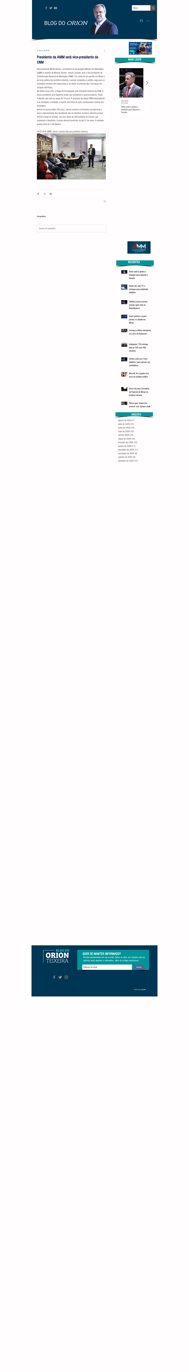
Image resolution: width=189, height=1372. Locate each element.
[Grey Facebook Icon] (46, 8)
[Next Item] (147, 83)
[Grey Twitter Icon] (51, 8)
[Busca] (153, 8)
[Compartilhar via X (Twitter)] (44, 193)
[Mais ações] (104, 50)
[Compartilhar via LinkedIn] (50, 193)
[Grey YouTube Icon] (55, 8)
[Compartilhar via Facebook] (38, 193)
